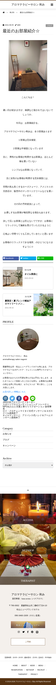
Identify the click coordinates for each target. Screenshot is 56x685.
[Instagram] (5, 398)
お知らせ (7, 434)
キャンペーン (9, 445)
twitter (25, 258)
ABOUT (24, 665)
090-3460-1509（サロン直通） (28, 615)
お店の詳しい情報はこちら (14, 392)
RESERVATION (17, 670)
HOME (15, 665)
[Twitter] (12, 398)
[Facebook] (19, 398)
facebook (10, 258)
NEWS (32, 665)
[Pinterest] (26, 398)
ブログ (49, 26)
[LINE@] (32, 398)
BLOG (12, 12)
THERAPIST (22, 674)
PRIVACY (34, 674)
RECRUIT (41, 670)
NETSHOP (30, 670)
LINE (42, 258)
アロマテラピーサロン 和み (28, 4)
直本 (19, 25)
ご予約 (28, 642)
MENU (40, 665)
